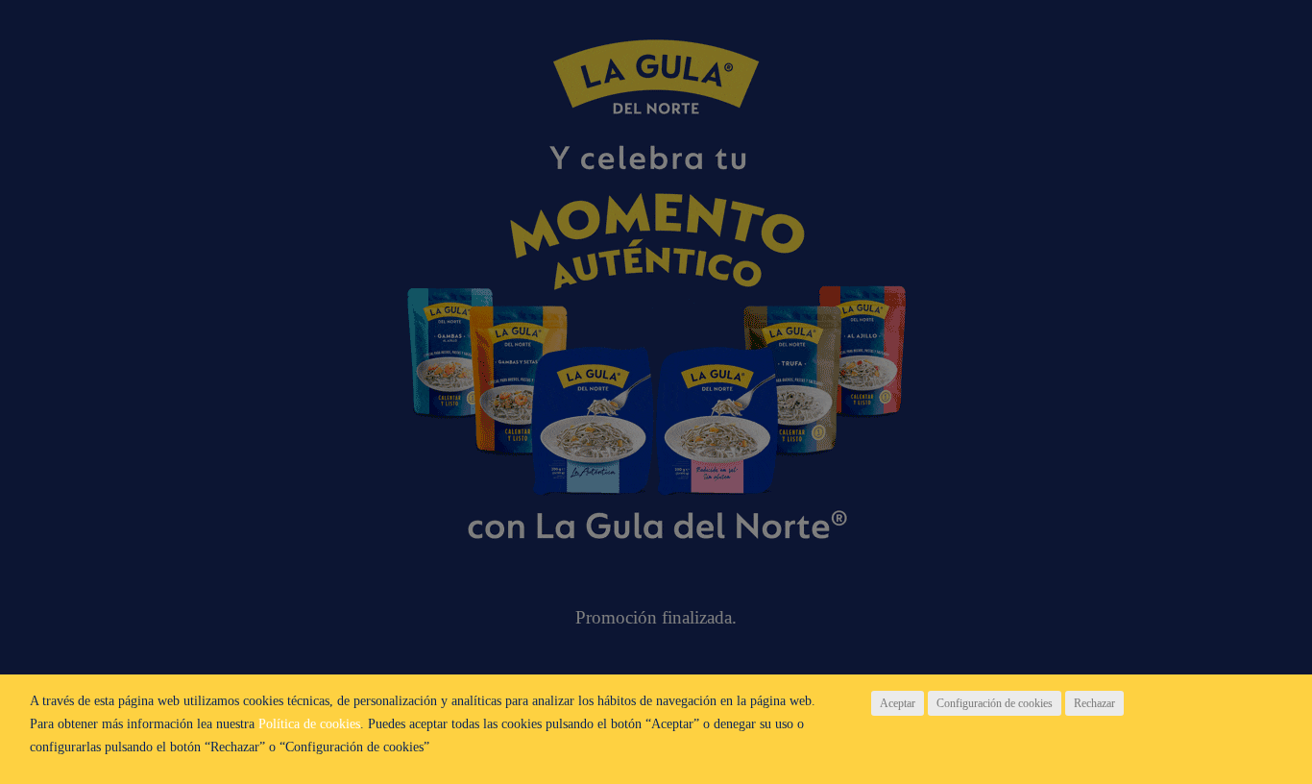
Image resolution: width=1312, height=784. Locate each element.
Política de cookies (309, 724)
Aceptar (897, 703)
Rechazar (1094, 703)
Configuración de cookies (994, 703)
